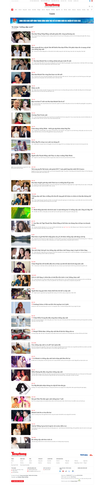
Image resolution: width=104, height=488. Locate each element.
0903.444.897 (47, 469)
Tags (52, 14)
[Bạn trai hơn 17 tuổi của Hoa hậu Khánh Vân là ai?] (21, 105)
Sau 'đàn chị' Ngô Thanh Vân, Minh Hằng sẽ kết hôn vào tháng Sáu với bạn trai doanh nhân (60, 224)
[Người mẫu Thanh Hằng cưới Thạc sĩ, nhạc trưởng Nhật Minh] (21, 159)
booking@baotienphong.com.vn (35, 471)
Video (88, 9)
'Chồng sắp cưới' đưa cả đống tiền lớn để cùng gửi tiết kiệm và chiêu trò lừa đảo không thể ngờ (61, 197)
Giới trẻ (43, 9)
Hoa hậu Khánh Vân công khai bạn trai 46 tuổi (46, 74)
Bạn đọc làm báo (18, 481)
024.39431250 (15, 472)
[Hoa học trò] (91, 455)
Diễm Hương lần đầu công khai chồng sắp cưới (47, 372)
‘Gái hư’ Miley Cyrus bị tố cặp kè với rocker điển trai (49, 426)
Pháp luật (48, 9)
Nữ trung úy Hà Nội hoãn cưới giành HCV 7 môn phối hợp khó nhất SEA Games (57, 169)
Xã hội (16, 9)
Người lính (58, 9)
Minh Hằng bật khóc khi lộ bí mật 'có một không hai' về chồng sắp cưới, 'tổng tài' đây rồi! (63, 210)
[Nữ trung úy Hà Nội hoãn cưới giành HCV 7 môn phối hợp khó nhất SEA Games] (21, 172)
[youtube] (92, 1)
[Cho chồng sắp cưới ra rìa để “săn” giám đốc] (21, 348)
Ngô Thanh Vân (67, 227)
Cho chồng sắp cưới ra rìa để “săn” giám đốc (46, 345)
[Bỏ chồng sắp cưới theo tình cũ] (21, 443)
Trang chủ (12, 10)
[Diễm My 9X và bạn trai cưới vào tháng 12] (21, 145)
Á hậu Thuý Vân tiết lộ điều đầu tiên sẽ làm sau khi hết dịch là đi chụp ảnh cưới (57, 264)
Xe (61, 9)
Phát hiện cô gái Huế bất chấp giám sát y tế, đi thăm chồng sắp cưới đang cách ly (58, 237)
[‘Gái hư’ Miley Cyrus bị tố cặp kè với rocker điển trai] (21, 429)
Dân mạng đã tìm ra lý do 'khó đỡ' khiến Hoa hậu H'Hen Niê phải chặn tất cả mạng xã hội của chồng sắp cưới (61, 48)
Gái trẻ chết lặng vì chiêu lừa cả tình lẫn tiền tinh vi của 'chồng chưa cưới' (55, 277)
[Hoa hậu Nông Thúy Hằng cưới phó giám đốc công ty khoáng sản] (21, 37)
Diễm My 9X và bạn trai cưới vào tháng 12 (45, 142)
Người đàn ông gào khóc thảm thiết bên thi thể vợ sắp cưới (50, 291)
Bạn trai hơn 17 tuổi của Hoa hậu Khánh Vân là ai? (48, 101)
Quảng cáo (76, 0)
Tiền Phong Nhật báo (45, 0)
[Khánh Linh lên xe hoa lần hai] (21, 415)
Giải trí (69, 9)
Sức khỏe (34, 9)
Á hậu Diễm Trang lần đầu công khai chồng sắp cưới (50, 318)
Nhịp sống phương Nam (24, 465)
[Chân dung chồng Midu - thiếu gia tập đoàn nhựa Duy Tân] (21, 132)
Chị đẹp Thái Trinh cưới (39, 115)
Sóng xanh (25, 9)
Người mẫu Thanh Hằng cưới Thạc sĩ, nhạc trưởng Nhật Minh (51, 155)
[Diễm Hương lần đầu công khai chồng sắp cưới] (21, 375)
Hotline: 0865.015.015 (34, 0)
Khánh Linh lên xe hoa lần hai (41, 412)
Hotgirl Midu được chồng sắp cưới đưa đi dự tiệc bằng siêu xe (53, 331)
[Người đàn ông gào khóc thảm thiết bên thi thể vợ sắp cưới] (21, 294)
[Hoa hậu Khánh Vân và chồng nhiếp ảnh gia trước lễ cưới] (21, 64)
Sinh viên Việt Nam (55, 0)
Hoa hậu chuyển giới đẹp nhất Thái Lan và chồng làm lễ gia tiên (52, 183)
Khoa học (79, 9)
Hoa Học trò (63, 0)
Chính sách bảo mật (82, 468)
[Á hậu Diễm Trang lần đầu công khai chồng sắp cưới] (21, 321)
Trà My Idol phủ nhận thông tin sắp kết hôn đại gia (48, 385)
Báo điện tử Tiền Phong (52, 5)
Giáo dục (74, 9)
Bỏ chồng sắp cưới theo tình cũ (41, 439)
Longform (49, 458)
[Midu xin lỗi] (21, 91)
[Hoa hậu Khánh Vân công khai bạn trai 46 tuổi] (21, 77)
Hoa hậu (83, 9)
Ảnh (30, 458)
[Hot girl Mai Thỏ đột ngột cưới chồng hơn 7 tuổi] (21, 402)
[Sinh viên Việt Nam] (84, 455)
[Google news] (73, 471)
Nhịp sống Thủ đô (14, 465)
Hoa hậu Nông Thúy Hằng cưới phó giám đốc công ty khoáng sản (53, 34)
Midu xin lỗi (35, 88)
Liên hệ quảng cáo (31, 468)
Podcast (40, 458)
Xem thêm (92, 10)
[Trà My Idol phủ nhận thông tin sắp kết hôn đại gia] (21, 388)
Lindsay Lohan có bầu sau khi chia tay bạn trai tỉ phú (51, 304)
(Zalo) (36, 469)
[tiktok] (66, 471)
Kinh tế (20, 9)
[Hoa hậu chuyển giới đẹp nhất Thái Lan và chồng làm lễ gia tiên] (21, 186)
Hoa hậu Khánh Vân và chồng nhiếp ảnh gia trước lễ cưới (52, 61)
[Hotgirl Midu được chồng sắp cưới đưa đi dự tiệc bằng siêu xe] (21, 334)
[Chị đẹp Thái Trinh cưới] (21, 118)
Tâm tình (33, 437)
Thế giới (38, 9)
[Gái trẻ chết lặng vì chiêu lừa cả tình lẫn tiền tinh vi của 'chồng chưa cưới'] (21, 280)
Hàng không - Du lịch (78, 462)
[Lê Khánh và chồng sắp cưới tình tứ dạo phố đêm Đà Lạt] (21, 361)
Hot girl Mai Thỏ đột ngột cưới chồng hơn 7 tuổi (47, 399)
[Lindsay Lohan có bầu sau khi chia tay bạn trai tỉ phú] (21, 307)
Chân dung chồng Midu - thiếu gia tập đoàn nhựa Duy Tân (50, 128)
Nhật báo (22, 458)
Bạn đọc (67, 462)
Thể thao (53, 9)
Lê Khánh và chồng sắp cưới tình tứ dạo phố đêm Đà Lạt (51, 358)
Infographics (59, 458)
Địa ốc (29, 9)
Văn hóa (65, 9)
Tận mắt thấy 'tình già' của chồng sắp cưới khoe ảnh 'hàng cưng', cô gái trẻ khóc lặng (59, 250)
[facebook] (90, 1)
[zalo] (70, 471)
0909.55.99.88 (32, 469)
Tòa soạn (70, 0)
